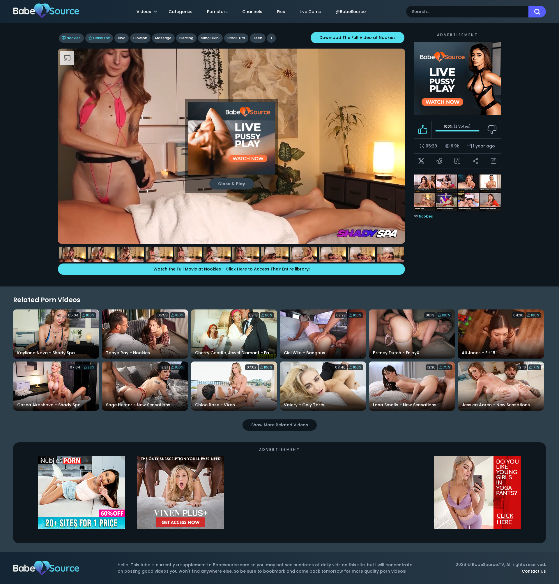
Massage (163, 37)
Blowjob (140, 37)
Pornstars (217, 12)
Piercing (186, 37)
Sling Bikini (210, 37)
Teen (257, 37)
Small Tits (236, 37)
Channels (252, 12)
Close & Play (231, 184)
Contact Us (534, 571)
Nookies (74, 37)
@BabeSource (350, 12)
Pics (281, 12)
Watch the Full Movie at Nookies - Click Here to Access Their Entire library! (231, 269)
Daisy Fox (101, 37)
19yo (121, 37)
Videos (144, 12)
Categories (180, 12)
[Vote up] (423, 129)
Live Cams (310, 12)
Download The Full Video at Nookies (357, 37)
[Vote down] (492, 129)
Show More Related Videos (279, 425)
